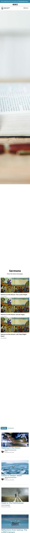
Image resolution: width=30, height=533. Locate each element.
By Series (11, 428)
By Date (4, 428)
